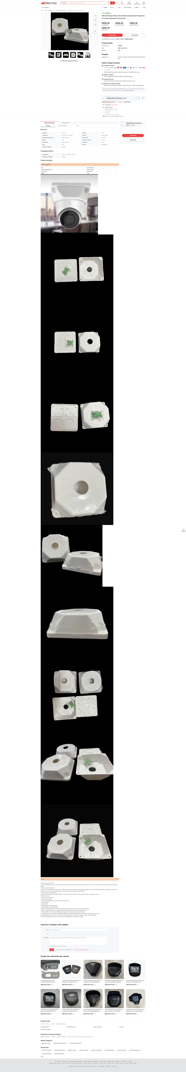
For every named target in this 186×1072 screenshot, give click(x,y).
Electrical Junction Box (96, 1050)
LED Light (121, 1027)
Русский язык (80, 1063)
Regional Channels (110, 1061)
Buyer (112, 7)
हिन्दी (112, 1063)
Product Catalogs (61, 1024)
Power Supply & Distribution (60, 10)
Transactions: (124, 102)
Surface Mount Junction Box (60, 1043)
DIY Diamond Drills (45, 1027)
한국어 (104, 1063)
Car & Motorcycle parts (46, 1029)
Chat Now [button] (135, 35)
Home (42, 10)
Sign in (143, 4)
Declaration (108, 1066)
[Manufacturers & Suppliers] (49, 3)
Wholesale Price (95, 1061)
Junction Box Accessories (75, 1043)
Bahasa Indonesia (133, 1063)
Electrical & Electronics (49, 10)
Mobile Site (124, 1061)
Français (74, 1063)
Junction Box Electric (109, 1050)
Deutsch (90, 1063)
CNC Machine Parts (71, 1027)
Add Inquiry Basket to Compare (70, 61)
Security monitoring (97, 1027)
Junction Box (70, 10)
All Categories (46, 7)
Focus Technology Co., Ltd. (83, 1066)
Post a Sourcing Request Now (81, 949)
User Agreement (101, 1066)
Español (63, 1063)
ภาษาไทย (117, 1063)
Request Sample (129, 39)
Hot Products (57, 1061)
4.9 (127, 125)
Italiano (85, 1063)
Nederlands (96, 1063)
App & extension (127, 7)
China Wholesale (87, 1061)
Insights (129, 1061)
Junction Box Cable (121, 1050)
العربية (101, 1063)
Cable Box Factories (83, 1050)
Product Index (118, 1061)
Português (69, 1063)
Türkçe (121, 1063)
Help (119, 7)
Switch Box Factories (46, 1050)
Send (52, 949)
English (59, 1063)
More (42, 1056)
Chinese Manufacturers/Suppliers (75, 1061)
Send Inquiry (112, 35)
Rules (144, 7)
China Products (65, 1061)
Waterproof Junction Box (79, 10)
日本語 (109, 1063)
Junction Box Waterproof (134, 1050)
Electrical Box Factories (59, 1050)
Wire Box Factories (72, 1050)
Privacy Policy (114, 1066)
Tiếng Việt (126, 1063)
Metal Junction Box (46, 1043)
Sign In (104, 116)
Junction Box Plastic (46, 1053)
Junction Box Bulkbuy (59, 1053)
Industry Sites (102, 1061)
